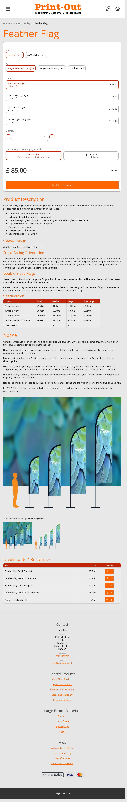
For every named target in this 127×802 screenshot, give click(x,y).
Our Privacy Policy (62, 753)
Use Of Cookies (62, 758)
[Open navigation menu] (8, 9)
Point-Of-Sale (62, 721)
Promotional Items (62, 699)
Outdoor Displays (22, 23)
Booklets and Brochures (62, 689)
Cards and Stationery (62, 694)
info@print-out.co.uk (62, 662)
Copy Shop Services (62, 679)
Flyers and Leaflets (62, 684)
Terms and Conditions (62, 763)
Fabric (62, 731)
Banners (62, 716)
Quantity (10, 131)
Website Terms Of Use (62, 747)
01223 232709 (62, 656)
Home (6, 23)
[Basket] (117, 9)
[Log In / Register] (109, 9)
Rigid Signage (62, 726)
